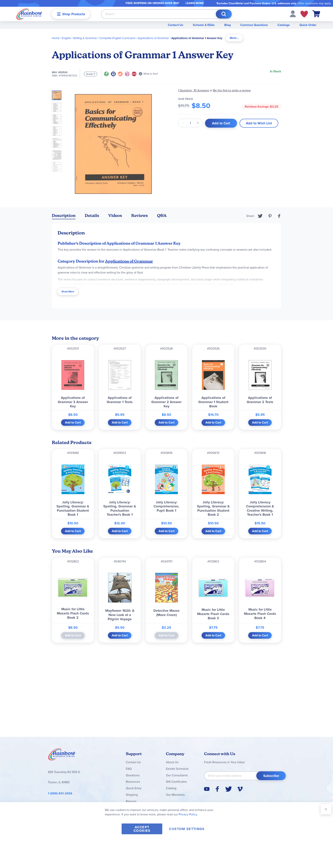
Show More (67, 291)
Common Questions (254, 25)
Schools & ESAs (204, 25)
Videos (115, 215)
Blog (227, 25)
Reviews (139, 215)
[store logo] (29, 14)
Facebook (279, 216)
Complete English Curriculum (117, 38)
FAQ (129, 769)
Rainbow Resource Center (61, 755)
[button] (292, 13)
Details (92, 215)
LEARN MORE (195, 3)
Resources (133, 781)
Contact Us (175, 25)
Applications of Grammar (153, 38)
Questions (133, 775)
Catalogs (284, 25)
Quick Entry (133, 788)
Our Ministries (175, 794)
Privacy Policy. (188, 814)
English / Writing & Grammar (79, 38)
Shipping (132, 794)
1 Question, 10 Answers (193, 90)
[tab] (234, 38)
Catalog (171, 788)
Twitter (260, 216)
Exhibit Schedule (177, 769)
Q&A (162, 215)
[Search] (224, 14)
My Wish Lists (304, 14)
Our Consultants (177, 775)
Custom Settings (186, 828)
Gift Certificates (176, 781)
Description (64, 215)
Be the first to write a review (232, 90)
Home (56, 38)
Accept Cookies (142, 829)
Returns (131, 801)
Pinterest (270, 216)
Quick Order (307, 25)
